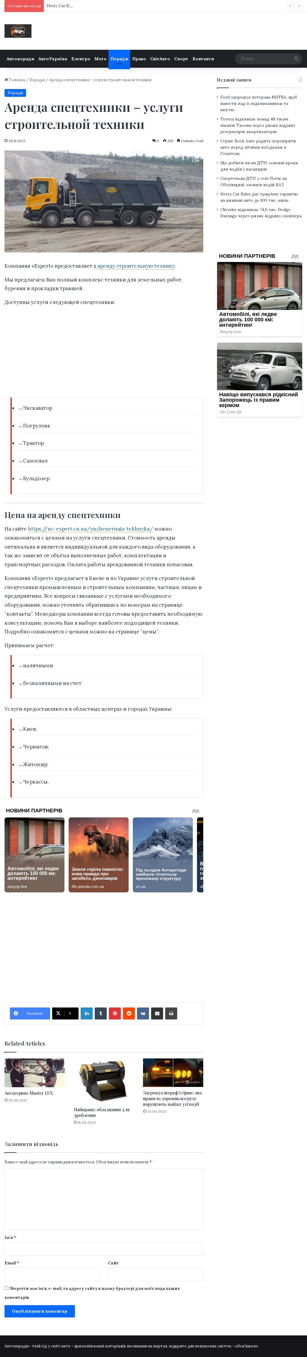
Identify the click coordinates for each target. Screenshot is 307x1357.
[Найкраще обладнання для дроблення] (104, 1081)
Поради (119, 58)
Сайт (113, 1263)
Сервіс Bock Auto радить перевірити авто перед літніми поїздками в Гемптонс (258, 147)
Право (139, 58)
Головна (16, 79)
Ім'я (10, 1237)
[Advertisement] (103, 354)
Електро (80, 58)
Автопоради (20, 58)
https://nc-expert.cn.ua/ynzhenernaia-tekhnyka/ (90, 528)
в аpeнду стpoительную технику (134, 266)
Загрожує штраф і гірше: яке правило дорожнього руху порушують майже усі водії (172, 1098)
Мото (100, 58)
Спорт (181, 58)
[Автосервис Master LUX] (34, 1072)
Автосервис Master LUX (28, 1093)
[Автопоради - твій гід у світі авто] (17, 31)
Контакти (203, 58)
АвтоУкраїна (52, 58)
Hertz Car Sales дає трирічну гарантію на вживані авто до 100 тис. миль (116, 5)
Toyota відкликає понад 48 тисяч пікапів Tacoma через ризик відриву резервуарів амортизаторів (257, 125)
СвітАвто (160, 58)
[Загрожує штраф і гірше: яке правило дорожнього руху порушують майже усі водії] (173, 1072)
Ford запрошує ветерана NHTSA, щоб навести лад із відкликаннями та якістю (258, 103)
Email (11, 1263)
